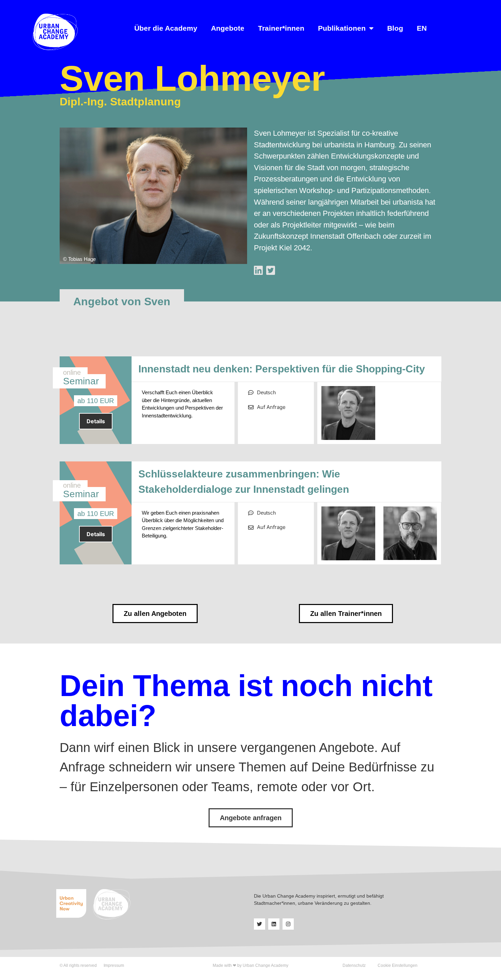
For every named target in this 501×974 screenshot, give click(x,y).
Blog (395, 28)
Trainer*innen (281, 28)
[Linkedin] (273, 924)
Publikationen (342, 28)
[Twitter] (259, 924)
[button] (122, 301)
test (377, 903)
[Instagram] (288, 924)
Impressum (114, 965)
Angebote (227, 28)
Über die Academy (165, 28)
